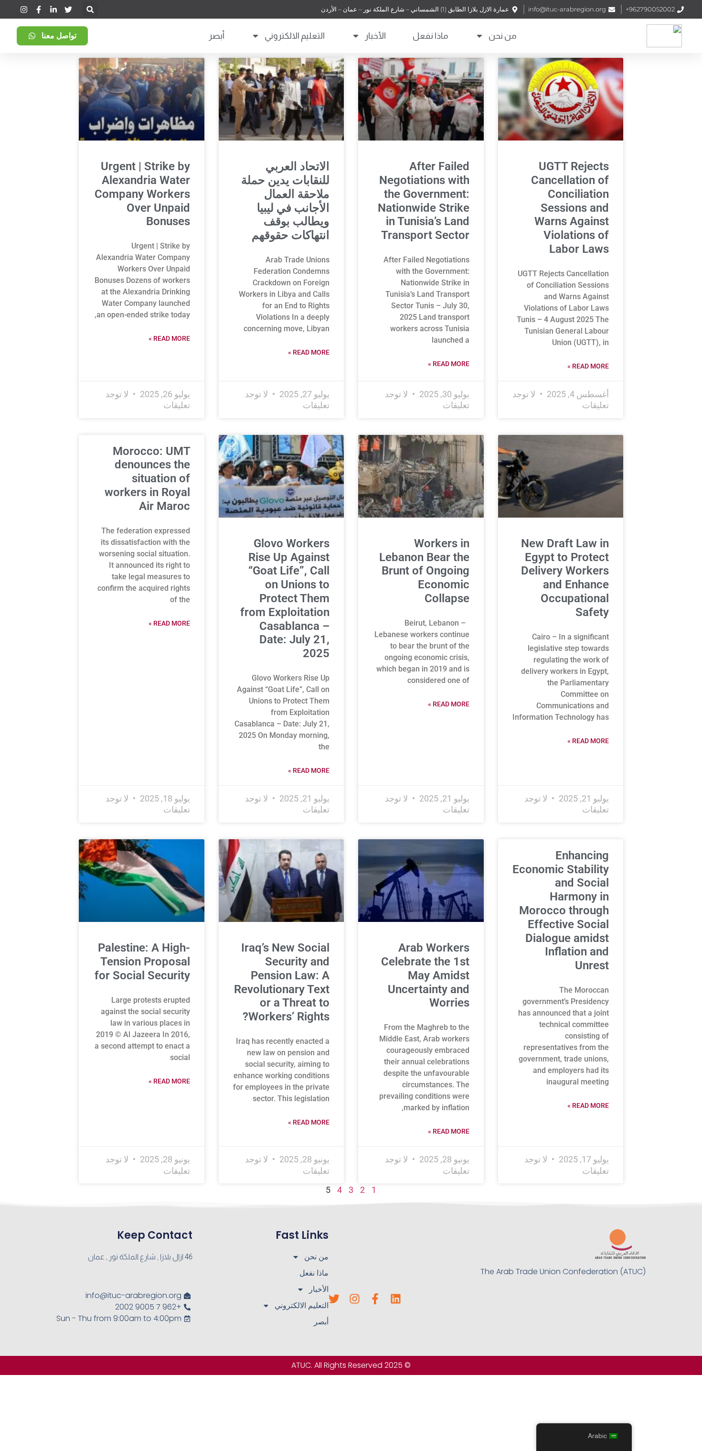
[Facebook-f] (375, 1298)
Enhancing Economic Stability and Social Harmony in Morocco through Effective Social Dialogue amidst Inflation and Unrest (560, 910)
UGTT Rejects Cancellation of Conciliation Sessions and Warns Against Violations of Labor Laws (570, 208)
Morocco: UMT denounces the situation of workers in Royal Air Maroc (147, 478)
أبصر (216, 36)
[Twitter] (334, 1298)
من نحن (503, 36)
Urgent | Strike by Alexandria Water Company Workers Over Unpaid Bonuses (142, 194)
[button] (90, 9)
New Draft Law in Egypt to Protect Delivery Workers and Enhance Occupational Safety (565, 578)
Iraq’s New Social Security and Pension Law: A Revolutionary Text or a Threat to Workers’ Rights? (282, 982)
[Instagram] (354, 1298)
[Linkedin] (395, 1298)
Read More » (588, 366)
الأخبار (375, 36)
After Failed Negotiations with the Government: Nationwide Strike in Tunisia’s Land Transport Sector (423, 201)
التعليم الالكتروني (295, 36)
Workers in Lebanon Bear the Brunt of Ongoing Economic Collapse (424, 571)
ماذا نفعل (430, 36)
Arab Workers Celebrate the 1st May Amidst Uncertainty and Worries (425, 975)
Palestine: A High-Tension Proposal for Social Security (142, 961)
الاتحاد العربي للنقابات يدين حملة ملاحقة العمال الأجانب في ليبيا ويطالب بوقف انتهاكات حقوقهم (285, 201)
